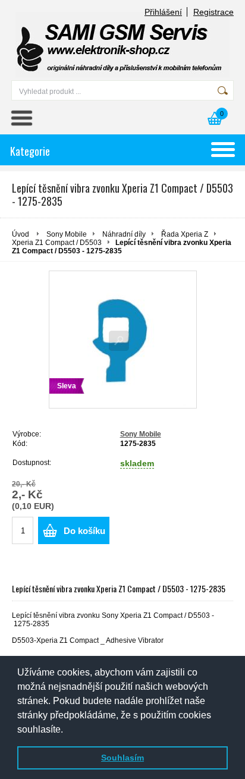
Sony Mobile (66, 234)
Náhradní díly (124, 234)
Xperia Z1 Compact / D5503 (57, 242)
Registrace (213, 12)
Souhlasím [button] (122, 757)
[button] (67, 730)
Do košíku (84, 531)
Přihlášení (163, 12)
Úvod (20, 234)
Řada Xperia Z (184, 234)
